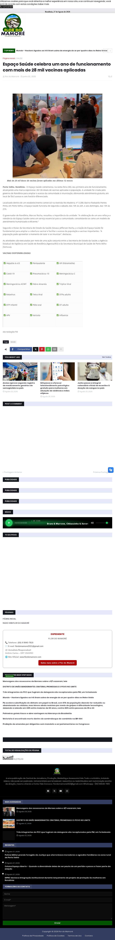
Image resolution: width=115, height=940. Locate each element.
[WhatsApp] (48, 349)
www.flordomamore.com (30, 657)
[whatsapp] (57, 729)
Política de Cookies (56, 935)
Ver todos (106, 357)
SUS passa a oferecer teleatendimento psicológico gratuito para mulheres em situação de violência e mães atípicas (55, 388)
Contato (89, 935)
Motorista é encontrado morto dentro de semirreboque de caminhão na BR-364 (42, 719)
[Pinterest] (42, 349)
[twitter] (57, 731)
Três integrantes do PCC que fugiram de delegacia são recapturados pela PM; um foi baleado (50, 692)
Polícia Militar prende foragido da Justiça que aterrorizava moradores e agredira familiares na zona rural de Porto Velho (58, 856)
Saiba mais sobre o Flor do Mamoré (57, 663)
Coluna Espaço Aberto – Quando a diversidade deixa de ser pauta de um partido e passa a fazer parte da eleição (58, 867)
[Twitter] (35, 349)
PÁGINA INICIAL (9, 618)
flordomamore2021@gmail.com (29, 646)
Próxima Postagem (102, 472)
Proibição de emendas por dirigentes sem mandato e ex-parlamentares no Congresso (46, 724)
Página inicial (9, 58)
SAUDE (19, 58)
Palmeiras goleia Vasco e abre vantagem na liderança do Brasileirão (37, 713)
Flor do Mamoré (66, 931)
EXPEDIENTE (57, 634)
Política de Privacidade (33, 935)
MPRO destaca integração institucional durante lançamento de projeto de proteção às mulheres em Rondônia (55, 879)
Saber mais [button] (43, 4)
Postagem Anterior (13, 472)
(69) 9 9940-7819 (25, 642)
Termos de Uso (75, 935)
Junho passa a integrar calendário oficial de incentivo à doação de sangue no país (94, 385)
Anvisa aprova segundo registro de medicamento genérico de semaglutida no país (19, 385)
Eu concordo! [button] (6, 6)
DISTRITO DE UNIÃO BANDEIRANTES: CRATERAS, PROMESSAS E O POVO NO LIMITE (39, 686)
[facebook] (57, 730)
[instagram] (57, 733)
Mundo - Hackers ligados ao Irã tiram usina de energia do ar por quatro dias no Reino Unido (61, 50)
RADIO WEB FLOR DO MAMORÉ (16, 623)
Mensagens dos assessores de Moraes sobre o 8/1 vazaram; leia (35, 681)
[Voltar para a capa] (12, 25)
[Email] (54, 349)
